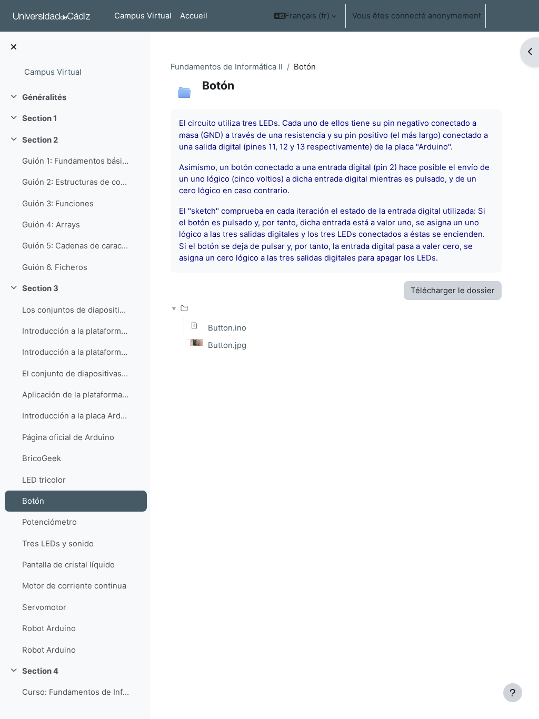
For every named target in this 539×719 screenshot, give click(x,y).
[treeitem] (74, 97)
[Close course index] (14, 47)
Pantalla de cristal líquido (68, 565)
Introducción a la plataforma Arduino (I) (75, 331)
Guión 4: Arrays (51, 224)
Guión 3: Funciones (58, 203)
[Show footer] (512, 692)
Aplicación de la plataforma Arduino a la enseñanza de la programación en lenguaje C (75, 395)
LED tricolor (44, 480)
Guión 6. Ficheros (54, 267)
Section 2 (40, 140)
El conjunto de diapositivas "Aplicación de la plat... (75, 373)
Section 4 (40, 671)
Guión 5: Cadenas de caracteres (75, 246)
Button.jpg (227, 345)
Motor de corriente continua (74, 586)
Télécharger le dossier (453, 290)
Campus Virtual (53, 72)
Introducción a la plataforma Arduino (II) (75, 352)
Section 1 (39, 118)
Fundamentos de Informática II (227, 67)
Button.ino (227, 328)
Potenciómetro (49, 522)
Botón (33, 501)
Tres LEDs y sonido (58, 543)
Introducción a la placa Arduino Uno (75, 416)
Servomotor (44, 607)
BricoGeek (41, 458)
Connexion (510, 16)
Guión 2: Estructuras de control (75, 182)
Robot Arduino (49, 628)
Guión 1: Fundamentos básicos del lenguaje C (75, 161)
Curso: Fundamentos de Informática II (75, 692)
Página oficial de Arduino (68, 437)
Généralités (44, 97)
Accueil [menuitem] (193, 16)
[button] (305, 16)
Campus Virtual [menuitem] (143, 16)
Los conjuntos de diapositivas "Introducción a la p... (75, 310)
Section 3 (40, 288)
